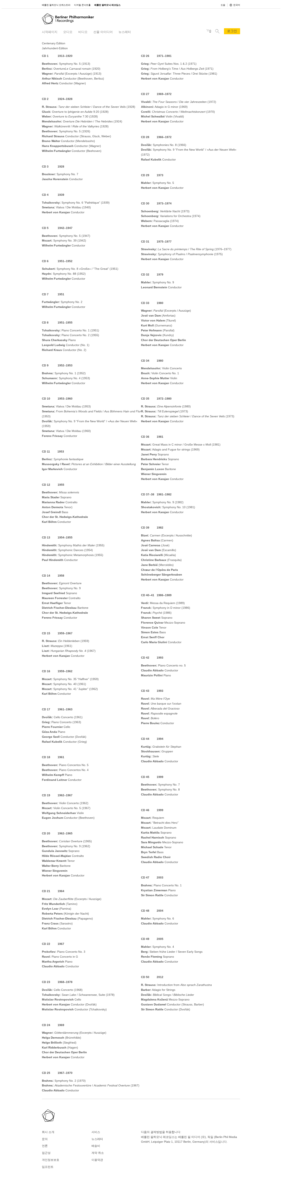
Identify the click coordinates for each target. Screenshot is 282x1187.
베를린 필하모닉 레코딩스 (107, 5)
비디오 (83, 32)
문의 (45, 1139)
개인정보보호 (50, 1159)
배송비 (95, 1145)
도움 (223, 5)
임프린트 (47, 1166)
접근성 (46, 1152)
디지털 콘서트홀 (82, 5)
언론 (45, 1145)
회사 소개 (48, 1132)
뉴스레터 (124, 32)
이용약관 (97, 1159)
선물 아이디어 (103, 32)
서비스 (95, 1132)
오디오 (67, 32)
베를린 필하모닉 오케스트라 (56, 5)
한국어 (236, 5)
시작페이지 (49, 32)
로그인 (232, 31)
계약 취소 (97, 1152)
